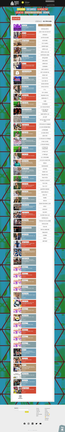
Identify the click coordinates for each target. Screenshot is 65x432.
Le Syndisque (45, 154)
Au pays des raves (45, 37)
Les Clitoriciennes (45, 157)
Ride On (45, 200)
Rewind (44, 197)
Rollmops (45, 212)
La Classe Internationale (44, 127)
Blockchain (44, 40)
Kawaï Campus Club (45, 114)
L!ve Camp (45, 117)
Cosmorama (44, 66)
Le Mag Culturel (44, 141)
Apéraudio (45, 34)
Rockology (45, 209)
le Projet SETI (45, 151)
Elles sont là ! (45, 81)
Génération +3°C (44, 98)
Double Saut (45, 75)
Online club (44, 172)
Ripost (44, 206)
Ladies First (44, 135)
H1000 (45, 101)
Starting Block (45, 218)
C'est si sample (45, 43)
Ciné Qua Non (45, 58)
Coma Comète (45, 60)
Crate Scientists (44, 69)
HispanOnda (44, 104)
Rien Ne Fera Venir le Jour (45, 203)
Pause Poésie (45, 177)
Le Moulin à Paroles (44, 144)
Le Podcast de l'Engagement (45, 148)
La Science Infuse (45, 133)
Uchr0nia (45, 235)
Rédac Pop (45, 195)
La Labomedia (30, 430)
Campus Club (45, 49)
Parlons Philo (45, 174)
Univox (44, 238)
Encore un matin (45, 84)
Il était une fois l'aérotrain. (44, 110)
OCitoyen (45, 169)
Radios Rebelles (44, 192)
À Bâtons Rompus (45, 29)
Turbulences (45, 232)
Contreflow (45, 63)
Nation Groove (45, 166)
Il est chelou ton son (45, 107)
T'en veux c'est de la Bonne (45, 221)
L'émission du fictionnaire (45, 124)
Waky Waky (45, 241)
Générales (38, 21)
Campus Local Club (45, 52)
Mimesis (45, 163)
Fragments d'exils (45, 95)
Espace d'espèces (45, 86)
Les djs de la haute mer (45, 160)
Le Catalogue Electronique (45, 138)
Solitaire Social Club (45, 215)
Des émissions (47, 21)
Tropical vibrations (45, 229)
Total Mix (45, 226)
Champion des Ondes (44, 55)
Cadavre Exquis (45, 46)
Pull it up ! (44, 186)
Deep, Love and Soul (45, 72)
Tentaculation (45, 223)
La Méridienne (45, 130)
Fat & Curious (45, 92)
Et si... (45, 89)
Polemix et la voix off (50, 5)
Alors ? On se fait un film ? (45, 32)
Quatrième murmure (44, 189)
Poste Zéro (44, 183)
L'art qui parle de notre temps (45, 120)
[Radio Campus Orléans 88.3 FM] (15, 3)
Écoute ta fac (45, 78)
